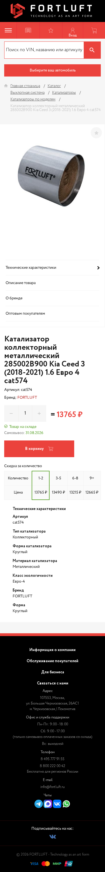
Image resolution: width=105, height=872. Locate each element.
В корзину (34, 449)
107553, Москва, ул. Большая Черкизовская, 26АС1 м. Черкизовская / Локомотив (52, 703)
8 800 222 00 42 (52, 766)
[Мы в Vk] (52, 836)
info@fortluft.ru (52, 787)
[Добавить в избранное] (96, 132)
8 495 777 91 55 (52, 759)
